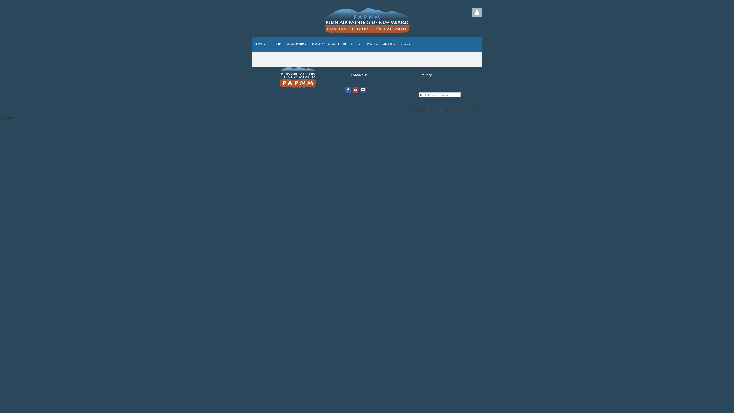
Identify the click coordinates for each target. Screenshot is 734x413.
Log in (477, 12)
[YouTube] (355, 90)
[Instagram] (363, 90)
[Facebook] (348, 90)
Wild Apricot (436, 110)
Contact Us (359, 75)
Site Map (425, 75)
